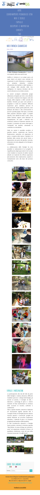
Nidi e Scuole (19, 18)
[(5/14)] (21, 236)
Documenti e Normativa (19, 26)
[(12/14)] (21, 346)
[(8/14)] (21, 283)
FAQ (19, 34)
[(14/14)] (21, 377)
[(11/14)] (21, 330)
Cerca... (9, 470)
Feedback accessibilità (20, 487)
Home (19, 10)
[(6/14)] (21, 252)
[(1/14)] (21, 174)
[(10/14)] (21, 314)
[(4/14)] (21, 221)
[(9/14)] (21, 299)
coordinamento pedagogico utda (20, 14)
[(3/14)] (21, 205)
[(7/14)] (21, 268)
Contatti (19, 30)
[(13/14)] (21, 361)
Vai (31, 470)
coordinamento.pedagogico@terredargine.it (20, 482)
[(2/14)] (21, 189)
